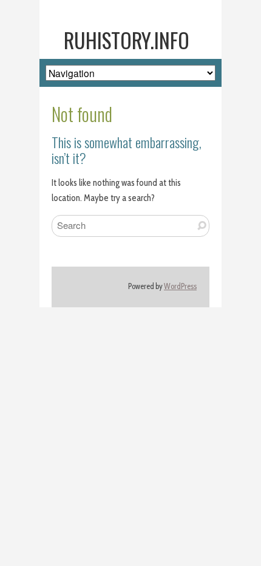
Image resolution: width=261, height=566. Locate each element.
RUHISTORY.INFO (126, 40)
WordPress (180, 286)
